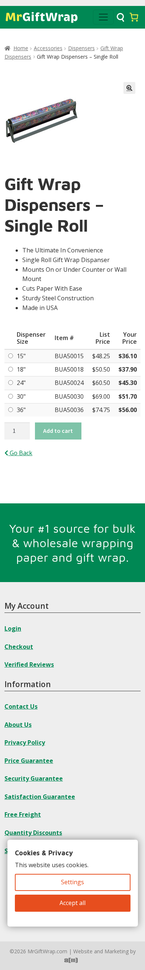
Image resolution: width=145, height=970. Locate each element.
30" (21, 396)
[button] (129, 88)
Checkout (18, 647)
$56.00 (128, 410)
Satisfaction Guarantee (39, 797)
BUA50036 (69, 410)
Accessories (48, 48)
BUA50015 (69, 356)
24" (21, 383)
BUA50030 (69, 396)
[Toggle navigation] (103, 17)
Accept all (72, 903)
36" (21, 410)
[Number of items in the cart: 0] (134, 17)
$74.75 (101, 410)
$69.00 (101, 396)
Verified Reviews (29, 664)
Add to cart (58, 430)
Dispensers (81, 48)
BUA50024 (69, 383)
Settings (72, 882)
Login (12, 628)
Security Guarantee (33, 778)
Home (20, 48)
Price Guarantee (28, 761)
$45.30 (128, 383)
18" (21, 369)
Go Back (20, 453)
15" (21, 356)
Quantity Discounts (33, 833)
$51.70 (128, 396)
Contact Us (21, 706)
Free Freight (22, 814)
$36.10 (128, 356)
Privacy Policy (24, 742)
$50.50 (101, 369)
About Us (18, 725)
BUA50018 (69, 369)
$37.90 (128, 369)
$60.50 (101, 383)
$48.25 (101, 356)
